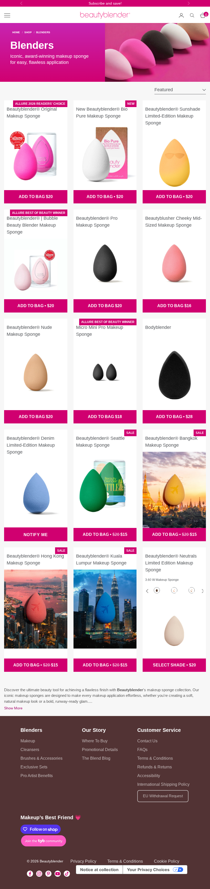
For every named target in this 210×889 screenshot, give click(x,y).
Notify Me (36, 535)
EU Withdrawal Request (163, 796)
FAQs (142, 749)
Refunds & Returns (154, 767)
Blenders (43, 32)
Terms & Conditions (155, 758)
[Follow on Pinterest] (48, 874)
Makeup (27, 741)
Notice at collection (99, 869)
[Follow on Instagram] (39, 874)
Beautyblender (130, 690)
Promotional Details (100, 749)
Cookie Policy (166, 861)
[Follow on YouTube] (58, 874)
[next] (201, 590)
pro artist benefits (36, 775)
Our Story (94, 730)
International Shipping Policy (163, 784)
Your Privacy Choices (148, 869)
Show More (13, 708)
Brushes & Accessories (41, 758)
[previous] (146, 590)
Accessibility (148, 775)
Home (16, 32)
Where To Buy (95, 741)
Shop (28, 32)
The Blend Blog (96, 758)
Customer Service (159, 730)
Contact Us (147, 741)
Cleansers (29, 749)
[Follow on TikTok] (67, 874)
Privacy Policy (83, 861)
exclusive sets (33, 767)
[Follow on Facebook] (30, 874)
